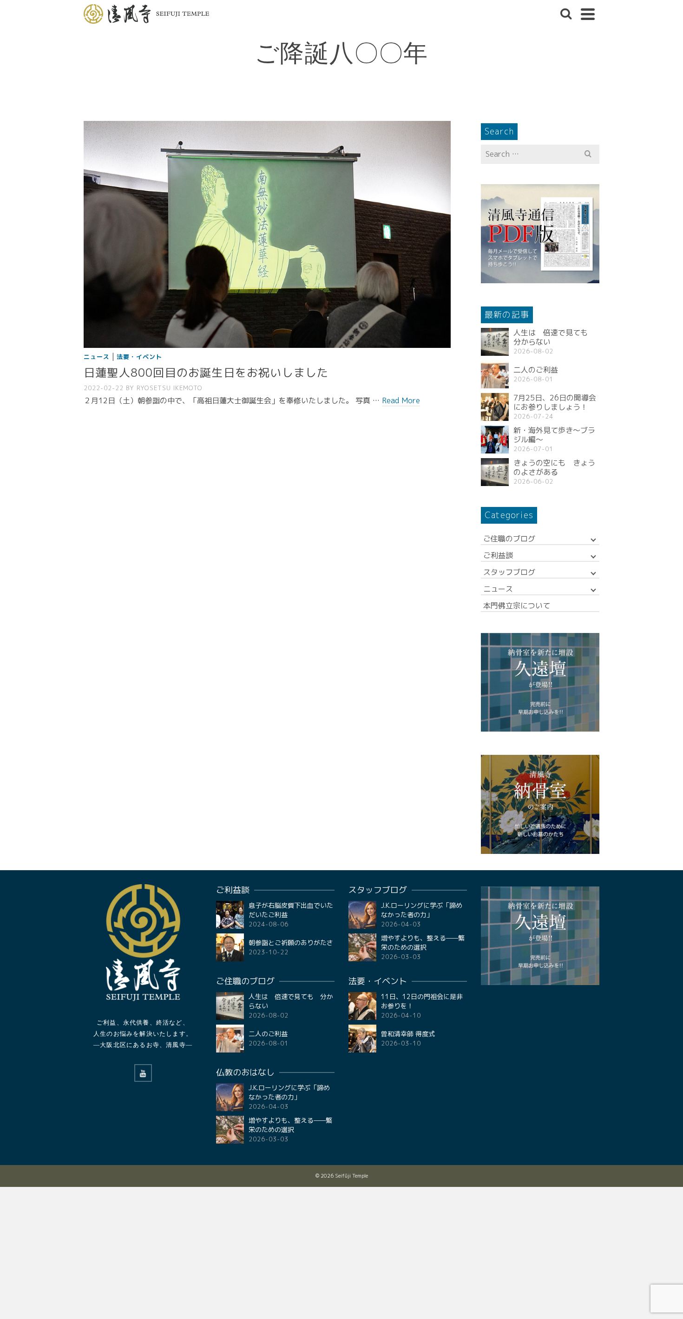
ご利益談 (498, 555)
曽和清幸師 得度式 (408, 1033)
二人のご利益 (535, 370)
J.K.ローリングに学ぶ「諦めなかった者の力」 (289, 1092)
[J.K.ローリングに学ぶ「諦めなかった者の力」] (230, 1097)
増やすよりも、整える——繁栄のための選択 (290, 1125)
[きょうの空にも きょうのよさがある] (495, 472)
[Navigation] (587, 14)
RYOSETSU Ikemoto (170, 388)
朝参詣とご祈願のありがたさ (291, 942)
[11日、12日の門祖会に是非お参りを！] (362, 1006)
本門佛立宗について (516, 605)
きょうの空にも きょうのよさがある (554, 467)
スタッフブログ (509, 572)
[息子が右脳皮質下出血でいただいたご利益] (230, 915)
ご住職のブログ (509, 538)
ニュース (97, 357)
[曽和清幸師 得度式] (362, 1039)
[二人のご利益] (495, 374)
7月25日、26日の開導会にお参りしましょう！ (554, 402)
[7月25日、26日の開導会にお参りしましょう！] (495, 407)
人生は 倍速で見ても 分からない (554, 337)
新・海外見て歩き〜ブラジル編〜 (554, 435)
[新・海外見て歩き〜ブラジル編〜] (495, 439)
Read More (401, 400)
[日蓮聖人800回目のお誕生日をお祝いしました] (267, 234)
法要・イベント (139, 357)
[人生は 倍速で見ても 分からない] (495, 342)
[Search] (566, 14)
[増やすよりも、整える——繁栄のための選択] (230, 1130)
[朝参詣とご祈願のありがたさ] (230, 947)
